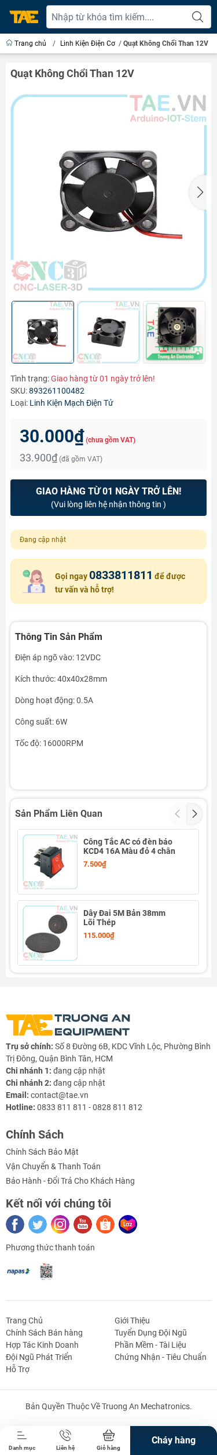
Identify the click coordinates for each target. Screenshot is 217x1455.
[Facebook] (15, 1224)
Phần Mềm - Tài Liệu (150, 1344)
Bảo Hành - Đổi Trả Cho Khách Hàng (70, 1180)
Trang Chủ (24, 1320)
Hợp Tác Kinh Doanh (42, 1344)
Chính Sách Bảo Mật (42, 1151)
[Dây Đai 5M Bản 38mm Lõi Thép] (50, 933)
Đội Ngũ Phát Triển (39, 1357)
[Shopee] (105, 1224)
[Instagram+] (60, 1224)
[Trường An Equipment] (23, 17)
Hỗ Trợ (18, 1369)
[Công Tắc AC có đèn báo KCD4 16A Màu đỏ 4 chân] (50, 861)
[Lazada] (128, 1224)
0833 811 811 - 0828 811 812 (89, 1107)
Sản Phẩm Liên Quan (58, 813)
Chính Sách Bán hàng (44, 1332)
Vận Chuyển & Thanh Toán (53, 1166)
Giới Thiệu (132, 1320)
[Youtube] (82, 1224)
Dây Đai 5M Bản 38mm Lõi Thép (124, 917)
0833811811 (121, 575)
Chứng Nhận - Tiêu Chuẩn (161, 1357)
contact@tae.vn (60, 1095)
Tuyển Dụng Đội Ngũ (151, 1332)
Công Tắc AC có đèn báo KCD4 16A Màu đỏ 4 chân (129, 846)
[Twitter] (37, 1224)
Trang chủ (30, 43)
